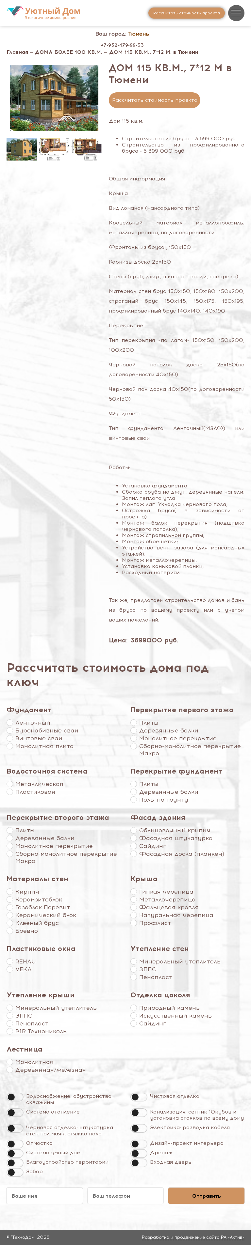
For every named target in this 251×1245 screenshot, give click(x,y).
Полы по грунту (163, 799)
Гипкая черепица (166, 891)
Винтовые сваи (38, 738)
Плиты (149, 722)
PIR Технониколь (41, 1031)
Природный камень (169, 1007)
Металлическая (39, 784)
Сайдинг (152, 846)
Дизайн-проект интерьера (187, 1143)
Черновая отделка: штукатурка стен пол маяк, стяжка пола (69, 1130)
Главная (17, 52)
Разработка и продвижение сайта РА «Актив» (193, 1237)
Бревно (26, 930)
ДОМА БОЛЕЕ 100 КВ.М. (68, 52)
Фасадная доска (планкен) (181, 853)
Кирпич (27, 891)
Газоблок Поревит (42, 907)
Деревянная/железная (50, 1069)
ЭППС (147, 969)
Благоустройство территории (67, 1162)
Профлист (155, 923)
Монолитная (34, 1062)
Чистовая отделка (174, 1096)
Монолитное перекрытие (178, 738)
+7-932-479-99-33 (122, 45)
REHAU (25, 961)
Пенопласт (155, 977)
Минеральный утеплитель (180, 961)
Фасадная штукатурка (176, 838)
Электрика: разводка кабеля (190, 1127)
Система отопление (53, 1112)
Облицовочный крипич (174, 830)
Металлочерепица (167, 899)
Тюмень (138, 34)
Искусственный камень (175, 1015)
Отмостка (39, 1143)
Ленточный (32, 722)
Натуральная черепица (176, 915)
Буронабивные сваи (46, 730)
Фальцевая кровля (169, 907)
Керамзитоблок (38, 899)
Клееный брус (37, 923)
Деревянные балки (168, 730)
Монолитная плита (44, 746)
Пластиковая (35, 791)
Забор (34, 1171)
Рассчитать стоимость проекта (154, 100)
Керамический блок (45, 915)
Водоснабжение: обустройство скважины (68, 1099)
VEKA (23, 969)
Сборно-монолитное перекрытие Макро (190, 750)
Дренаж (161, 1152)
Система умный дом (53, 1152)
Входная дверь (171, 1162)
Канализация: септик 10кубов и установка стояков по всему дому (197, 1115)
